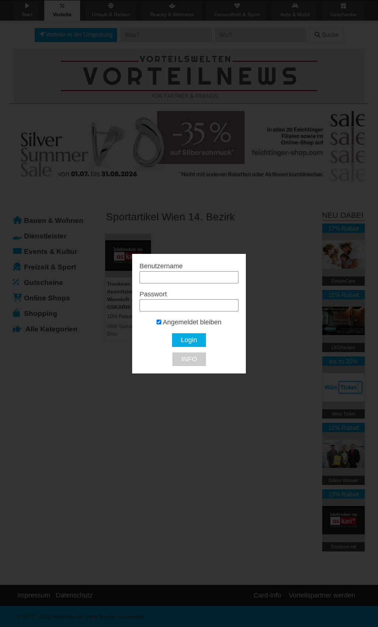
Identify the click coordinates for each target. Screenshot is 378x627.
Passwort (153, 294)
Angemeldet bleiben (191, 322)
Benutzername (161, 266)
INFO (189, 359)
